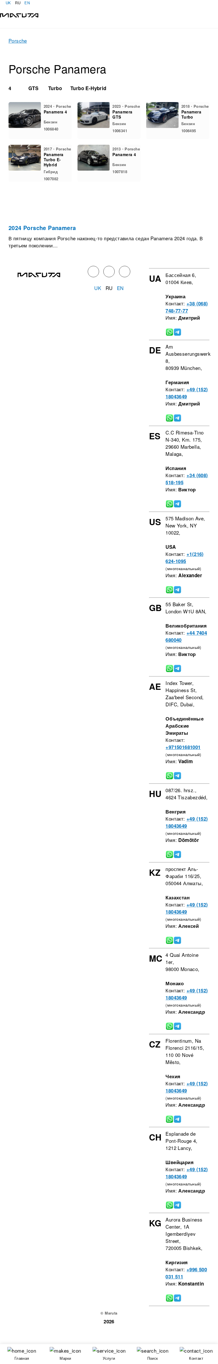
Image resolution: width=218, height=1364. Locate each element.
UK (8, 2)
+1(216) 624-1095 (184, 557)
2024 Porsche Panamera (42, 228)
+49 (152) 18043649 (186, 393)
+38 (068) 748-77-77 (186, 307)
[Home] (19, 14)
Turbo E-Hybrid (88, 88)
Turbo (55, 88)
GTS (33, 88)
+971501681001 (182, 747)
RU (17, 2)
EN (27, 2)
